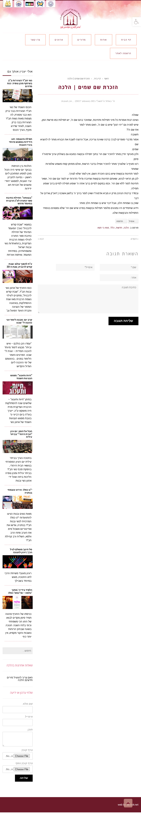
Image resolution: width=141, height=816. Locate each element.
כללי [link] (112, 227)
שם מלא (28, 704)
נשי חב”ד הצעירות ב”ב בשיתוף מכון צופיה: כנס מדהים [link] (19, 83)
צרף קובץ (27, 750)
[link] (136, 21)
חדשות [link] (119, 227)
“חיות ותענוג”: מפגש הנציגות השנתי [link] (21, 377)
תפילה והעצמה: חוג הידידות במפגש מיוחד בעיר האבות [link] (20, 142)
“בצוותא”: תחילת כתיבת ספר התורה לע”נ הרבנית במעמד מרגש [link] (19, 200)
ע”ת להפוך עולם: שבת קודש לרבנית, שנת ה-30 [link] (19, 265)
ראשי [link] (106, 78)
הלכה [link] (126, 227)
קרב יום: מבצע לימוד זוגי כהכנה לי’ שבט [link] (19, 321)
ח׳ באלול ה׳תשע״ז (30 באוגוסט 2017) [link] (95, 101)
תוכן (30, 729)
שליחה (24, 778)
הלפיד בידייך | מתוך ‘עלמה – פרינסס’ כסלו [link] (20, 591)
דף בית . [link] (97, 78)
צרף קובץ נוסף (24, 763)
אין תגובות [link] (66, 101)
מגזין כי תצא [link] (103, 227)
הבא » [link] (41, 239)
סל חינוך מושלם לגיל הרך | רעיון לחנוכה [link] (21, 551)
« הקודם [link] (134, 239)
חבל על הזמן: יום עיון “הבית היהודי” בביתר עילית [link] (21, 434)
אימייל (29, 717)
